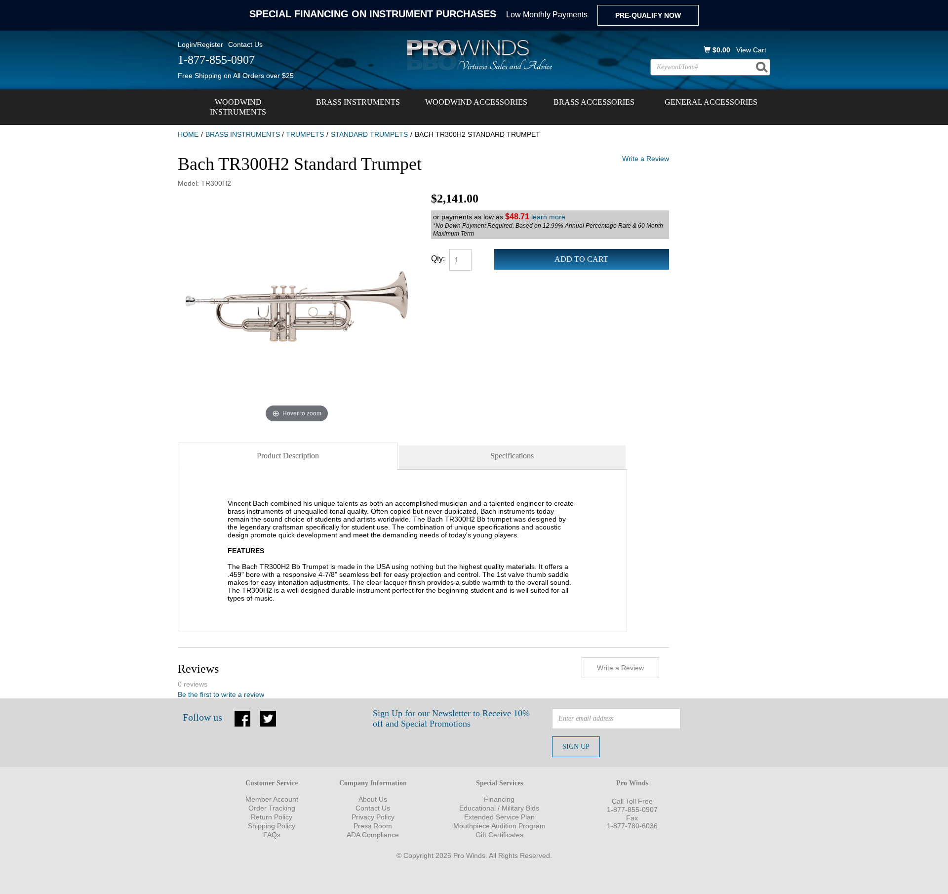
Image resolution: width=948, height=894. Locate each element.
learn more (548, 217)
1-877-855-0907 (632, 809)
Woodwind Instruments (238, 107)
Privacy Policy (373, 817)
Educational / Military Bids (499, 808)
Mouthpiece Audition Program (499, 826)
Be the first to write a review (221, 694)
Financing (499, 799)
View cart (751, 50)
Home (188, 134)
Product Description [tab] (288, 455)
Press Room (373, 826)
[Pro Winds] (478, 54)
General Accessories (711, 102)
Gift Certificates (499, 835)
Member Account (271, 799)
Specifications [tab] (512, 455)
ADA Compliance (373, 835)
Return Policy (271, 817)
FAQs (271, 835)
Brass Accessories (593, 102)
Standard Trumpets (369, 134)
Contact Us (245, 44)
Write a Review (645, 159)
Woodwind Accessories (476, 102)
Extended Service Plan (499, 817)
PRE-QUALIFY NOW (648, 15)
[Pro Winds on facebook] (242, 718)
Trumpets (305, 134)
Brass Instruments (358, 102)
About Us (372, 799)
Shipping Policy (271, 826)
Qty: (438, 258)
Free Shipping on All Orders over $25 (236, 76)
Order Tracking (271, 808)
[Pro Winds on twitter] (268, 718)
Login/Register (200, 44)
